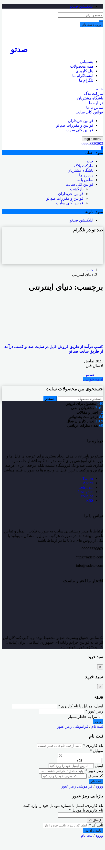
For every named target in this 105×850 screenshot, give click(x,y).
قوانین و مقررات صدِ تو (74, 125)
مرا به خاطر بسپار (83, 716)
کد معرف (95, 776)
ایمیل (99, 766)
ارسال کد (95, 820)
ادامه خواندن (93, 379)
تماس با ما (94, 107)
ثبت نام (97, 726)
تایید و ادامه (93, 830)
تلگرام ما (86, 80)
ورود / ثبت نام (91, 24)
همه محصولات (81, 66)
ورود (99, 786)
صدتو (90, 374)
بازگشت (77, 189)
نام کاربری (93, 745)
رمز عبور (94, 711)
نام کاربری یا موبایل (86, 810)
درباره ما (96, 103)
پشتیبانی (86, 62)
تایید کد (96, 825)
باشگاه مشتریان (90, 98)
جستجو (50, 399)
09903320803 (92, 143)
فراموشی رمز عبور (72, 726)
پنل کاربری (84, 71)
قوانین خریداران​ (80, 121)
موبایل (96, 751)
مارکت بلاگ (93, 93)
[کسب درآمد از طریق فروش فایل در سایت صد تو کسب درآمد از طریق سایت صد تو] (66, 337)
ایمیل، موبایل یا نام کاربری (80, 706)
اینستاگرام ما (82, 76)
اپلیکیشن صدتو (81, 6)
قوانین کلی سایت (89, 112)
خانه (99, 89)
